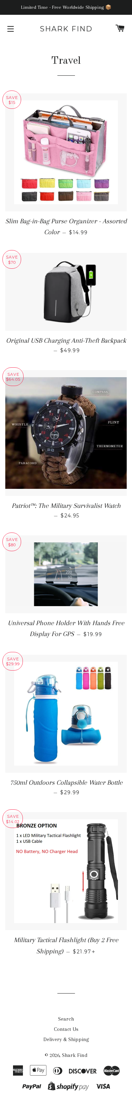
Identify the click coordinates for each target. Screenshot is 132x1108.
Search (66, 1019)
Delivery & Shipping (66, 1039)
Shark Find (66, 29)
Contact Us (66, 1029)
